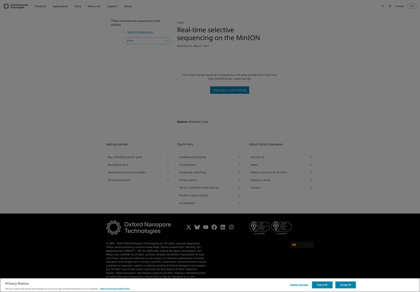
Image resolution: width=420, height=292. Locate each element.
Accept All (345, 284)
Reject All (322, 284)
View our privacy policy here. (115, 288)
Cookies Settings (299, 284)
